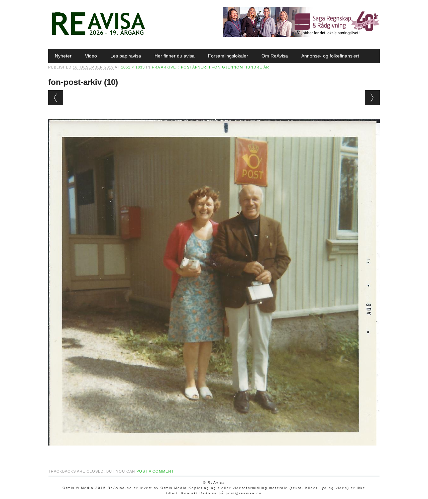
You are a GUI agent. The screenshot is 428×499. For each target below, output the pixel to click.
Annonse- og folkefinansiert (330, 55)
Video (91, 55)
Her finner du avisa (174, 55)
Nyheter (63, 55)
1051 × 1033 (133, 67)
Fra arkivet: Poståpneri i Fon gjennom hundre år (210, 67)
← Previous (55, 97)
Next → (372, 97)
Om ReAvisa (274, 55)
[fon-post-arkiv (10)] (214, 452)
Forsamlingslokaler (228, 55)
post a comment (155, 471)
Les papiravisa (125, 55)
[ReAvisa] (98, 35)
